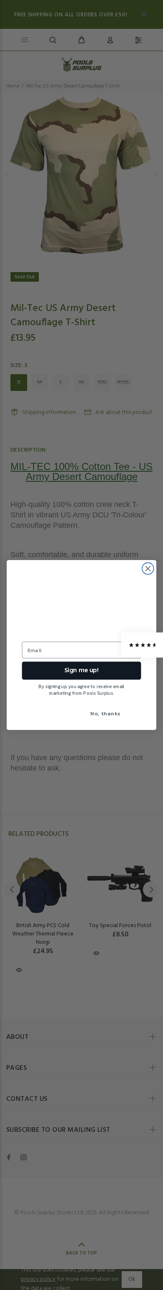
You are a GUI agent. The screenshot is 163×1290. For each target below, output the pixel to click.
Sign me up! (81, 670)
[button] (142, 645)
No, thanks (105, 713)
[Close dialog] (148, 568)
